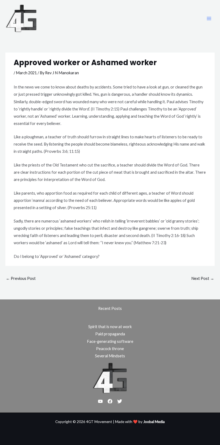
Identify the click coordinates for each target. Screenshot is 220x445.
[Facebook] (110, 401)
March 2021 (26, 73)
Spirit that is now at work (110, 326)
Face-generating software (110, 341)
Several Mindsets (110, 356)
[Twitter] (119, 401)
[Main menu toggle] (209, 18)
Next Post (202, 278)
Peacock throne (110, 348)
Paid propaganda (110, 334)
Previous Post (21, 278)
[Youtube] (100, 401)
